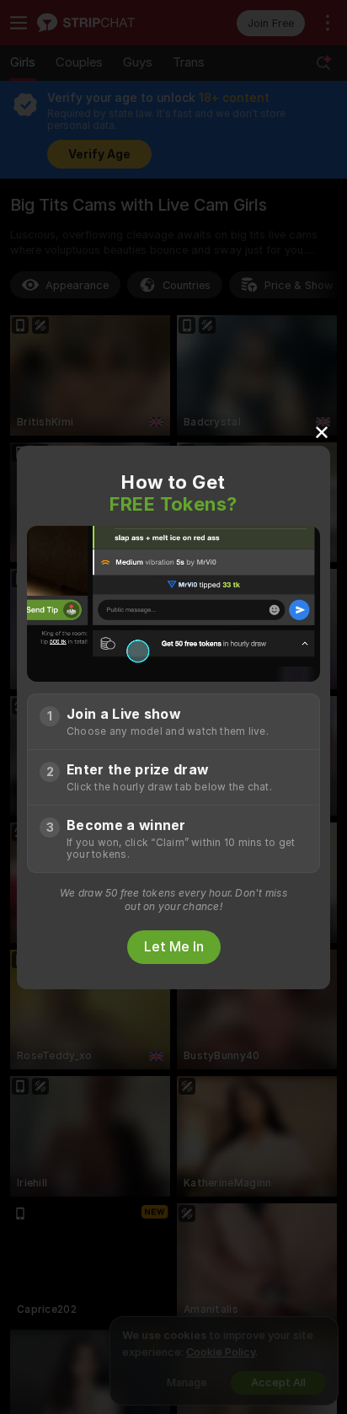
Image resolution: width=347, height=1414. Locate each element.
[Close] (321, 431)
